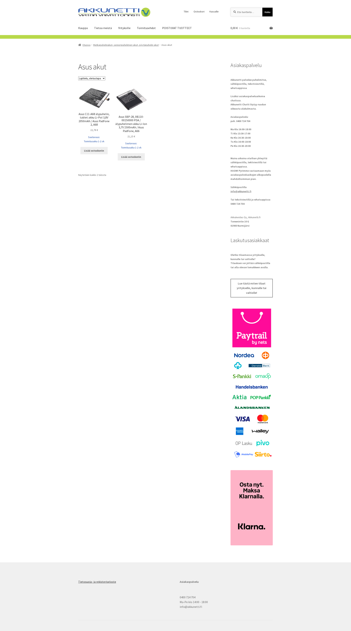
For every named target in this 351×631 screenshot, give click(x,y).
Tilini (186, 11)
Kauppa (83, 28)
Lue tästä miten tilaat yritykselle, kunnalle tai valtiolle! (251, 288)
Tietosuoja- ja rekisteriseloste (97, 582)
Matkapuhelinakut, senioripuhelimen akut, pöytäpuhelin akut (126, 45)
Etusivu (86, 45)
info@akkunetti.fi (241, 191)
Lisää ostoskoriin (94, 150)
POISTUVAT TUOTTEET (177, 28)
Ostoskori (199, 11)
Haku (267, 12)
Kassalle (214, 11)
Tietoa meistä (103, 28)
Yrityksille (124, 28)
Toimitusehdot (146, 28)
